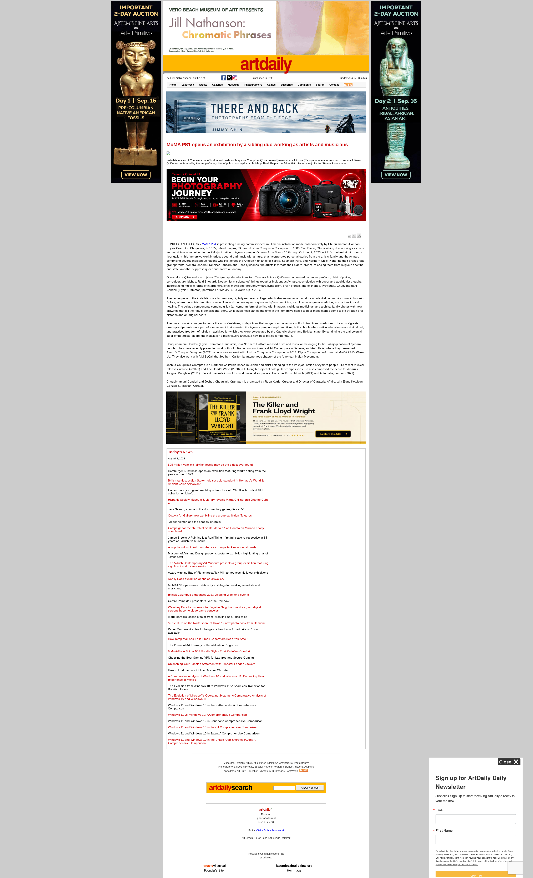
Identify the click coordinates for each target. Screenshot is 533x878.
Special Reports (263, 766)
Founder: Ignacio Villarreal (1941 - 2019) (266, 818)
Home (173, 84)
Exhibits (240, 763)
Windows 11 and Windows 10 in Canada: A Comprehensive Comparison (215, 721)
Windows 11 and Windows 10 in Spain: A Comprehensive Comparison (214, 733)
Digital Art (272, 763)
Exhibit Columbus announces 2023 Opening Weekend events (208, 594)
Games (271, 84)
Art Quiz (241, 771)
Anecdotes (230, 771)
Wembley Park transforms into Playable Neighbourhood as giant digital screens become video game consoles (214, 608)
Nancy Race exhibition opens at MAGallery (196, 578)
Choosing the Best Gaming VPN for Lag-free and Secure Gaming (211, 657)
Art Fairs (309, 766)
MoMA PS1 (209, 244)
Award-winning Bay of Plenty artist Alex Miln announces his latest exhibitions (218, 572)
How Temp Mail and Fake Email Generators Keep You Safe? (208, 638)
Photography (301, 763)
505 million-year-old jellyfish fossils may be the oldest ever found (210, 464)
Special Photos (244, 766)
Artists (203, 84)
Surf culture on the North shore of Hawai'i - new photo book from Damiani (216, 623)
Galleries (217, 84)
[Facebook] (223, 79)
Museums (233, 84)
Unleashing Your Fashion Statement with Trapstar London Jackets (211, 663)
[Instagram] (234, 79)
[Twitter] (229, 79)
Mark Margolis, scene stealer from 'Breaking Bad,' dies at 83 (207, 616)
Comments (304, 84)
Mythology (265, 771)
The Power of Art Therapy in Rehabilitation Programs (203, 645)
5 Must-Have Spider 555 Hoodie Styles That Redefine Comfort (209, 651)
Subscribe (287, 84)
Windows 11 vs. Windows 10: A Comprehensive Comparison (207, 714)
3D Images (278, 771)
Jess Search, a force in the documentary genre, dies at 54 (206, 509)
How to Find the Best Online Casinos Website (198, 670)
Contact (334, 84)
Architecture (286, 763)
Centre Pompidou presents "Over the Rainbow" (199, 601)
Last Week (188, 84)
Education (252, 771)
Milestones (260, 763)
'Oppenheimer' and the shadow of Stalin (194, 521)
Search (320, 84)
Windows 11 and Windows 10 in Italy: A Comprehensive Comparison (213, 727)
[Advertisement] (318, 479)
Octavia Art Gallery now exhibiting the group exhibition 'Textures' (210, 515)
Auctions (298, 766)
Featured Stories (283, 766)
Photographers (253, 84)
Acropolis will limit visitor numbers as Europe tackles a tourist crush (212, 547)
